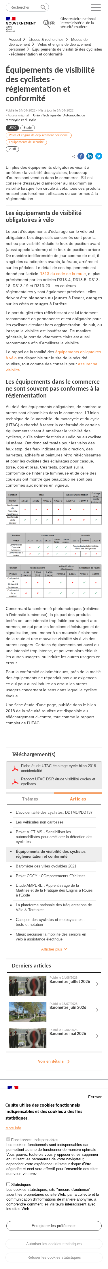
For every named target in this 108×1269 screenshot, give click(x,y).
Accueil (15, 39)
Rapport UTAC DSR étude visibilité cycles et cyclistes (58, 781)
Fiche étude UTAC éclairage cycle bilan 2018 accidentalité (58, 768)
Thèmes (30, 799)
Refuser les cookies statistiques (54, 1257)
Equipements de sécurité (26, 142)
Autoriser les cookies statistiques (54, 1244)
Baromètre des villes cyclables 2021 (46, 866)
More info (13, 1128)
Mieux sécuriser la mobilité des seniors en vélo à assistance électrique (51, 936)
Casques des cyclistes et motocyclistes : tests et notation (50, 922)
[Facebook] (80, 156)
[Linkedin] (89, 156)
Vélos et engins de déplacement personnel (39, 135)
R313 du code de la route (62, 273)
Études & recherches (46, 39)
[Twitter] (98, 156)
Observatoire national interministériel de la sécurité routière (78, 23)
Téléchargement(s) (34, 755)
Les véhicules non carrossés (40, 822)
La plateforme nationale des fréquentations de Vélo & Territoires (54, 907)
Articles (78, 799)
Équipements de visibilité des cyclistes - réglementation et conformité (55, 51)
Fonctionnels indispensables (34, 1140)
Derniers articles (31, 966)
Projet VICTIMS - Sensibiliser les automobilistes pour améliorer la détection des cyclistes (54, 837)
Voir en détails (51, 1061)
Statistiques (21, 1184)
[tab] (30, 798)
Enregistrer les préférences (54, 1226)
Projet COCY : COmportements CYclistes (51, 876)
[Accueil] (21, 22)
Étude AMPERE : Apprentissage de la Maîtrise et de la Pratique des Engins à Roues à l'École (54, 890)
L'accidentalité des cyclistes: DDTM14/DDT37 (54, 812)
